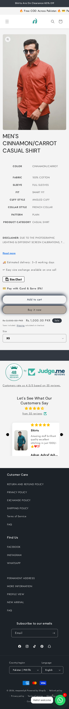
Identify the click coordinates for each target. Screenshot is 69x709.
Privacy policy (17, 696)
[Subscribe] (54, 633)
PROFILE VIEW (15, 594)
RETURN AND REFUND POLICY (25, 484)
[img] (34, 408)
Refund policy (55, 690)
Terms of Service (16, 516)
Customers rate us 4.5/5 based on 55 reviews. (32, 385)
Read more (9, 253)
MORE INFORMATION (19, 586)
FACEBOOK (14, 547)
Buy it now (34, 310)
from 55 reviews (32, 414)
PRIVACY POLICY (17, 492)
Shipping (21, 325)
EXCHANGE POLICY (19, 500)
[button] (7, 21)
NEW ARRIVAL (15, 602)
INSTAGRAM (14, 555)
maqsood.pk (21, 690)
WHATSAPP (14, 563)
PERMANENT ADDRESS (21, 578)
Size (5, 331)
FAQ (9, 524)
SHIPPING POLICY (17, 508)
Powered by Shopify (36, 690)
